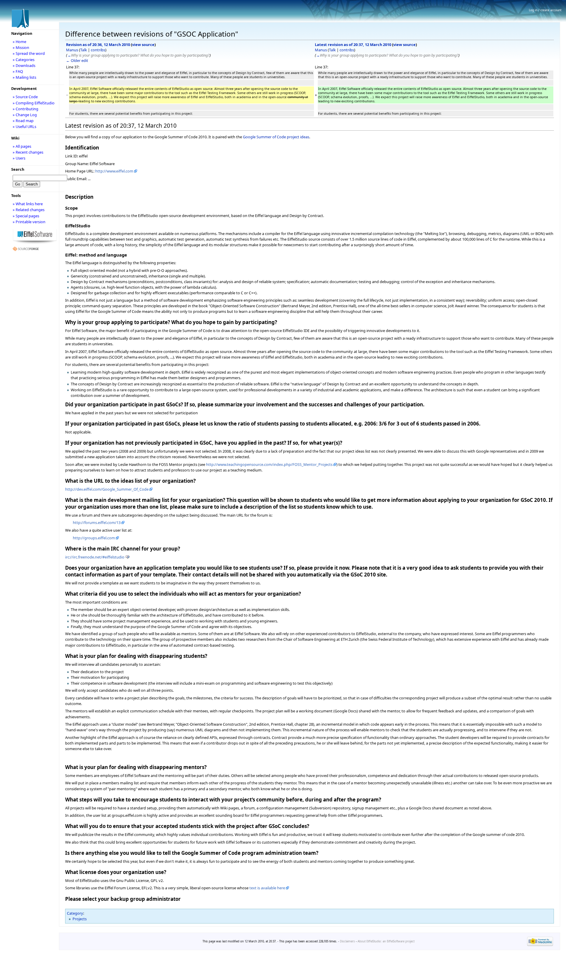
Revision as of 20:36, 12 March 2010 (98, 44)
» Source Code (25, 96)
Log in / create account (545, 10)
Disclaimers (347, 941)
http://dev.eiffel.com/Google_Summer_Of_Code (107, 489)
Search (17, 169)
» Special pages (26, 215)
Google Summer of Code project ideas (276, 136)
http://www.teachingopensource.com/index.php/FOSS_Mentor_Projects (269, 464)
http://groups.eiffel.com (94, 537)
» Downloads (24, 65)
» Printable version (29, 221)
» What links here (28, 203)
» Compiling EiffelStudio (34, 103)
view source (143, 44)
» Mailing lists (24, 77)
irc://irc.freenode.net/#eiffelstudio (94, 557)
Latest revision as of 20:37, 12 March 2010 (353, 44)
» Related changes (29, 209)
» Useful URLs (24, 126)
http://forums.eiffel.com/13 (97, 522)
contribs (98, 49)
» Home (19, 41)
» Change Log (25, 114)
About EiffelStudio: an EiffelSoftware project (386, 941)
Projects (80, 918)
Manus (72, 49)
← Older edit (77, 60)
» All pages (22, 146)
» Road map (23, 120)
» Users (19, 158)
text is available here (267, 887)
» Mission (21, 47)
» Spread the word (29, 53)
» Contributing (25, 108)
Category (75, 913)
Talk (83, 49)
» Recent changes (28, 152)
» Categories (23, 59)
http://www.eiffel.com (114, 171)
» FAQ (18, 71)
